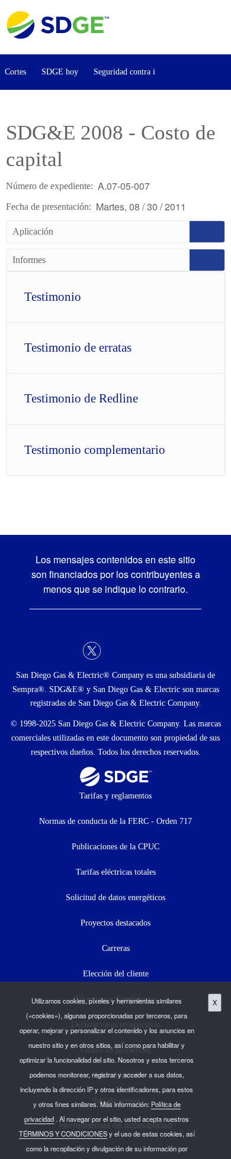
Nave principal (218, 28)
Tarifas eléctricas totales (116, 872)
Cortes (15, 71)
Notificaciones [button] (186, 72)
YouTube (163, 651)
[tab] (115, 297)
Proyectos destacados (115, 922)
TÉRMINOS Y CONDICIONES (63, 1133)
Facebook (68, 651)
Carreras (116, 948)
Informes (115, 260)
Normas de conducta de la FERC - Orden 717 (115, 821)
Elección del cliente (116, 973)
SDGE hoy (59, 71)
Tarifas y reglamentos (115, 795)
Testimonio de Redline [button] (81, 398)
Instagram (139, 651)
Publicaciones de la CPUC (115, 846)
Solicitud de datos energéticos (115, 897)
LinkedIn (115, 651)
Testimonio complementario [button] (94, 450)
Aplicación (115, 231)
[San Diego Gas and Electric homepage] (58, 36)
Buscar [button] (219, 72)
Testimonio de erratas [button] (77, 347)
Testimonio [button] (52, 297)
